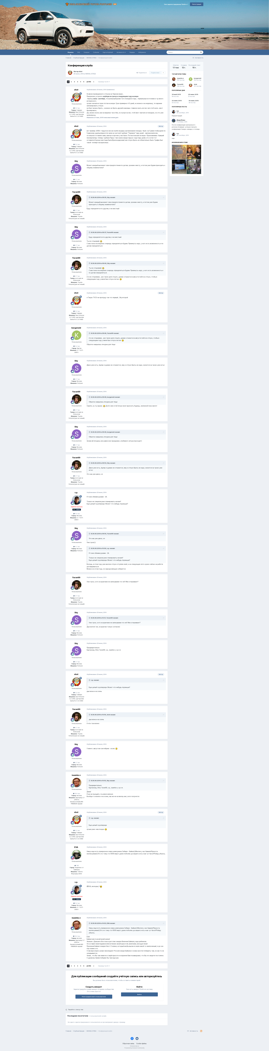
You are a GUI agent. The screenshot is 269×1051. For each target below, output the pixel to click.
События (96, 52)
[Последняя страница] (93, 81)
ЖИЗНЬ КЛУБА (90, 74)
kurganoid (197, 78)
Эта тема (193, 52)
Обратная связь (128, 1043)
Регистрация (196, 4)
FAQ (78, 52)
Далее (88, 82)
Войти (139, 994)
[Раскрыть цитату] (90, 197)
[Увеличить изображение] (101, 241)
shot (195, 84)
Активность (121, 52)
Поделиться (142, 72)
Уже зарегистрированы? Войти (175, 4)
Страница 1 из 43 (103, 82)
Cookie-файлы (141, 1043)
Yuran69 (180, 84)
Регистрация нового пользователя (94, 996)
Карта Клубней (108, 52)
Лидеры (132, 52)
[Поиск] (201, 52)
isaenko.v (180, 78)
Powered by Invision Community (134, 1048)
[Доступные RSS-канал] (201, 1031)
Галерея (86, 52)
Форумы (71, 52)
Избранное (142, 52)
